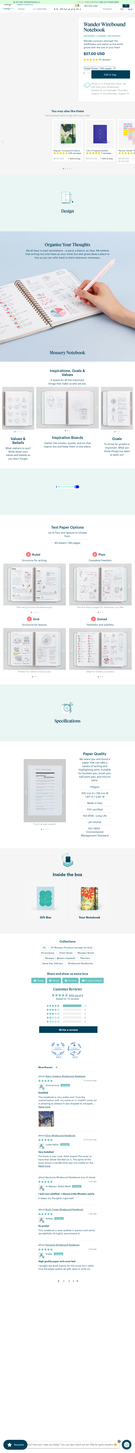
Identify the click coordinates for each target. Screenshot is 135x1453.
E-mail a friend (93, 980)
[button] (91, 59)
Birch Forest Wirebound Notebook (64, 1209)
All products (47, 952)
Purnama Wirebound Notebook (62, 1244)
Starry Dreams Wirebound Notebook (65, 1076)
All (44, 947)
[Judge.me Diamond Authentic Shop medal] (58, 1049)
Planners (85, 958)
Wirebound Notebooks (80, 963)
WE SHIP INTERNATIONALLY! (28, 2)
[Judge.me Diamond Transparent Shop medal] (74, 1049)
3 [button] (69, 1281)
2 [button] (63, 1281)
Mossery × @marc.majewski (60, 958)
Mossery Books (86, 952)
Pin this (72, 980)
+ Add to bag (74, 158)
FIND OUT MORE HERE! (109, 2)
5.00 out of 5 (76, 995)
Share (55, 980)
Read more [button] (44, 1106)
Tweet (39, 980)
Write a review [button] (68, 1029)
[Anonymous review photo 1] (46, 1119)
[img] (45, 1080)
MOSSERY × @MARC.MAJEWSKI (102, 35)
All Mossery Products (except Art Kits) (71, 947)
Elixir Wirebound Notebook (60, 1135)
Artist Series (66, 952)
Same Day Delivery (52, 963)
